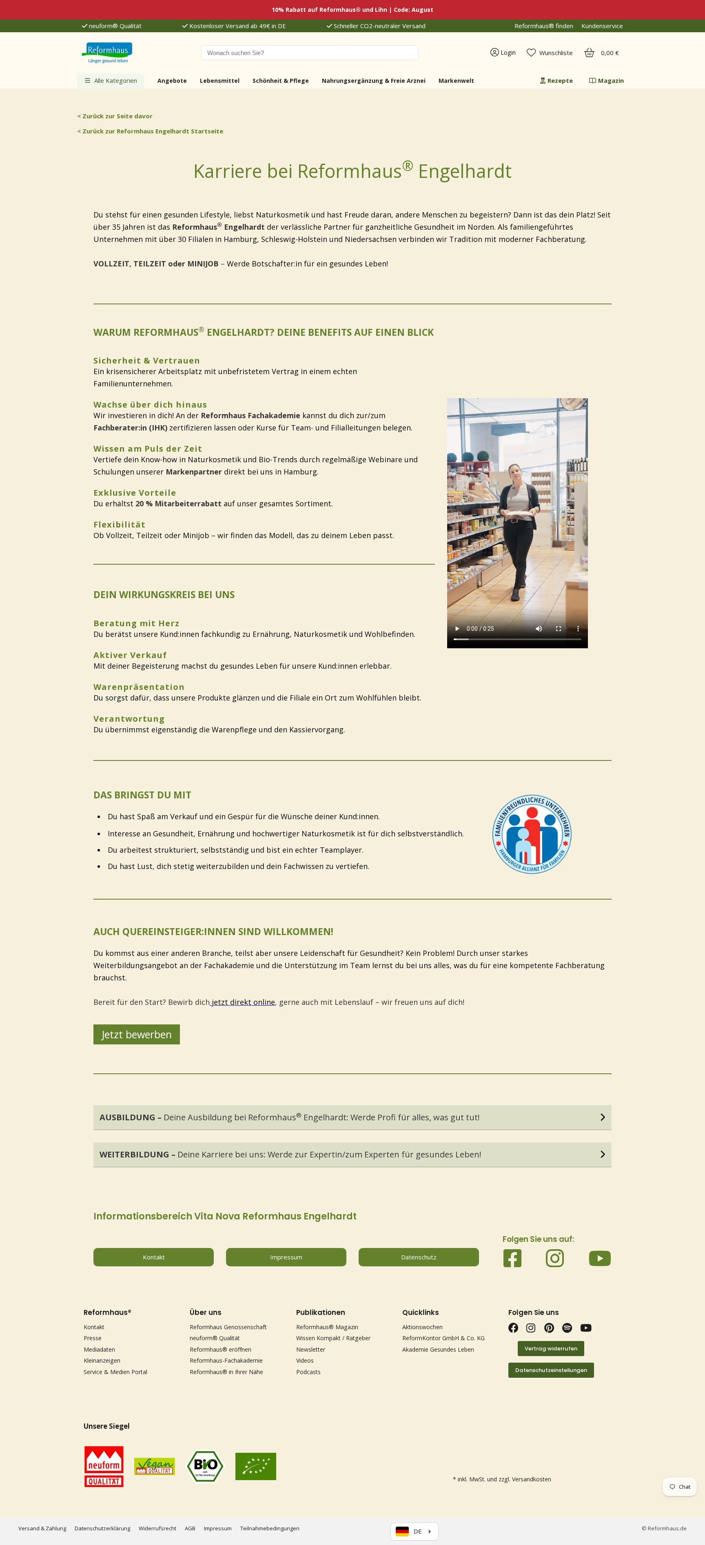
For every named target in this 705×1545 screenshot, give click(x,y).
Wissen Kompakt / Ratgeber (333, 1338)
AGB (190, 1528)
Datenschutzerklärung (102, 1528)
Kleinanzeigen (102, 1360)
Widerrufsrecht (157, 1528)
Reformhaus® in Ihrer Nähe (226, 1372)
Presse (93, 1338)
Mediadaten (99, 1349)
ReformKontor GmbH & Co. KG (443, 1338)
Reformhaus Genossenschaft (228, 1327)
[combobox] (310, 52)
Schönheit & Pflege (281, 80)
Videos (305, 1360)
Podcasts (308, 1372)
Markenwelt (456, 80)
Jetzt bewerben (137, 1034)
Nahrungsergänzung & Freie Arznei (374, 80)
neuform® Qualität (114, 25)
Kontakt (94, 1327)
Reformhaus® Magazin (327, 1327)
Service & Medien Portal (115, 1372)
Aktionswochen (422, 1327)
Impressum (218, 1528)
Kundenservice (602, 25)
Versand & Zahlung (42, 1528)
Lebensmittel (219, 80)
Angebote (172, 80)
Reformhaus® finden (543, 25)
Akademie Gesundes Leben (438, 1349)
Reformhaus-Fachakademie (226, 1360)
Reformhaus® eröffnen (220, 1349)
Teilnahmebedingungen (269, 1528)
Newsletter (310, 1349)
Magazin (611, 80)
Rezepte (560, 80)
